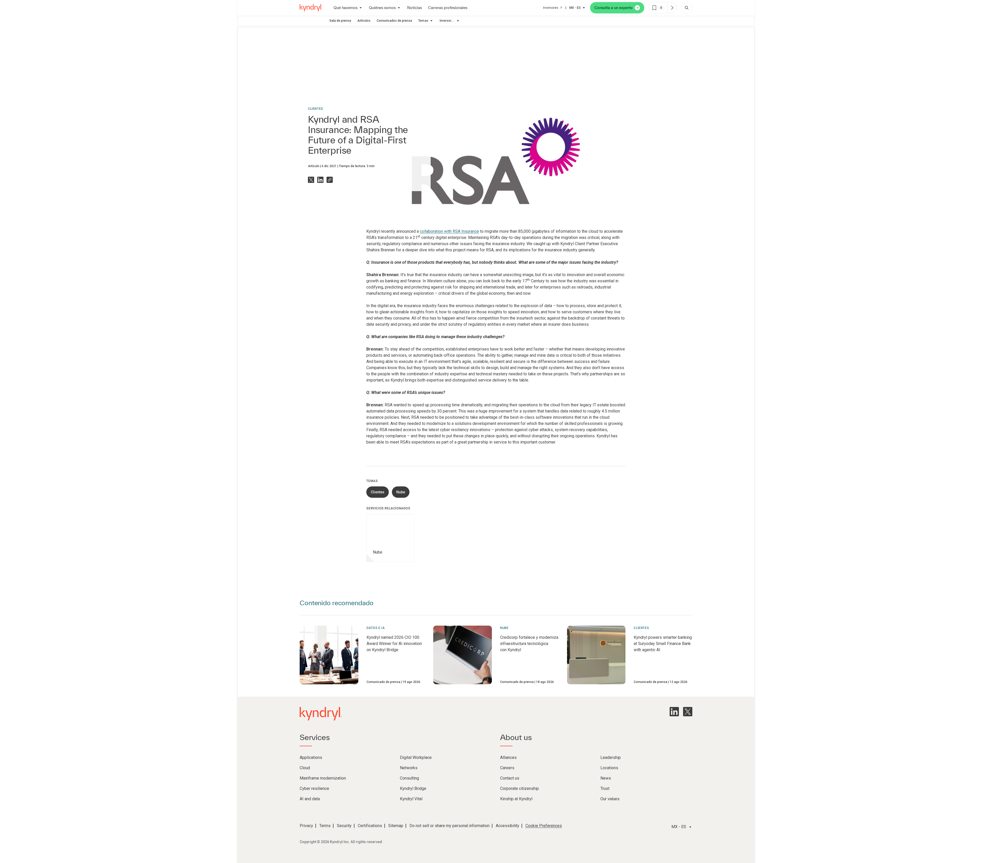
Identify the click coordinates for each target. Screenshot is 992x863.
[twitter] (687, 711)
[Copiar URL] (330, 180)
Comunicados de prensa (394, 20)
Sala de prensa (340, 20)
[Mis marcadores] (672, 7)
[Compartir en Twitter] (311, 180)
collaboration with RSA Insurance (449, 231)
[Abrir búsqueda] (686, 7)
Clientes (315, 109)
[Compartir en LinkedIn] (320, 180)
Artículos (363, 20)
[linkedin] (674, 711)
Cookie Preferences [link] (543, 825)
